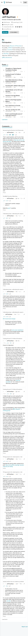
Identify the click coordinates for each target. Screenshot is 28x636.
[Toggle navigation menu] (2, 2)
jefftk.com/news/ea (7, 57)
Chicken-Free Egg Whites (12, 95)
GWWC (10, 48)
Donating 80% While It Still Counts (15, 85)
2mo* (18, 391)
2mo (15, 314)
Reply (4, 192)
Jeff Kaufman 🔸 (9, 71)
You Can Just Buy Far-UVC (12, 109)
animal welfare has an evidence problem (13, 581)
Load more (4, 119)
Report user (25, 626)
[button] (3, 132)
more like (8, 601)
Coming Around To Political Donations (12, 338)
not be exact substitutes (17, 330)
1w (16, 132)
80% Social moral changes (9, 318)
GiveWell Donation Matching (10, 196)
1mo (18, 198)
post (9, 208)
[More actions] (24, 71)
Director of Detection (15, 46)
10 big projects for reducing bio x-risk (12, 456)
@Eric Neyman (16, 409)
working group (6, 410)
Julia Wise (6, 53)
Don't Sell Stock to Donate (12, 105)
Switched (9, 49)
